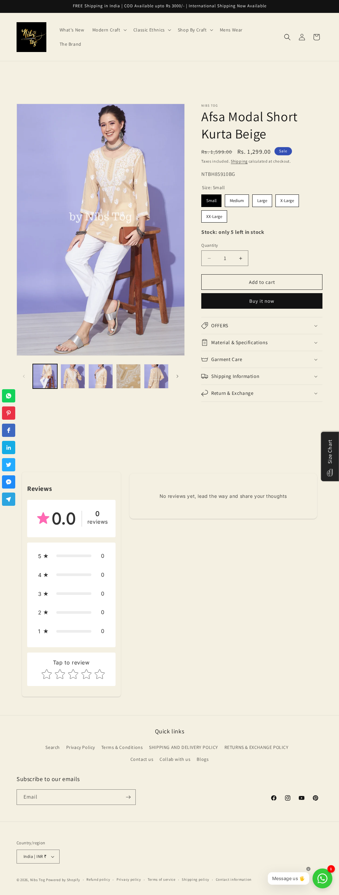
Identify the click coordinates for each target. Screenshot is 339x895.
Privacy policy (129, 879)
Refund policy (98, 879)
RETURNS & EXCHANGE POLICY (256, 747)
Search (52, 747)
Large (262, 200)
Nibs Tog (37, 879)
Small (211, 200)
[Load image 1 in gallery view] (45, 376)
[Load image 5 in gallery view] (156, 376)
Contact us (142, 759)
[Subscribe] (128, 797)
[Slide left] (24, 376)
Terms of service (161, 879)
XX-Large (214, 216)
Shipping (239, 161)
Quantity (209, 245)
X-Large (287, 200)
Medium (237, 200)
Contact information (234, 879)
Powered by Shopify (63, 879)
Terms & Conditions (122, 747)
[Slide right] (177, 376)
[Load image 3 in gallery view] (100, 376)
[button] (108, 30)
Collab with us (175, 759)
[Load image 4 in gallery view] (128, 376)
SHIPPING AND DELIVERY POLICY (183, 747)
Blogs (203, 759)
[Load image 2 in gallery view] (73, 376)
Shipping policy (195, 879)
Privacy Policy (80, 747)
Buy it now (261, 301)
